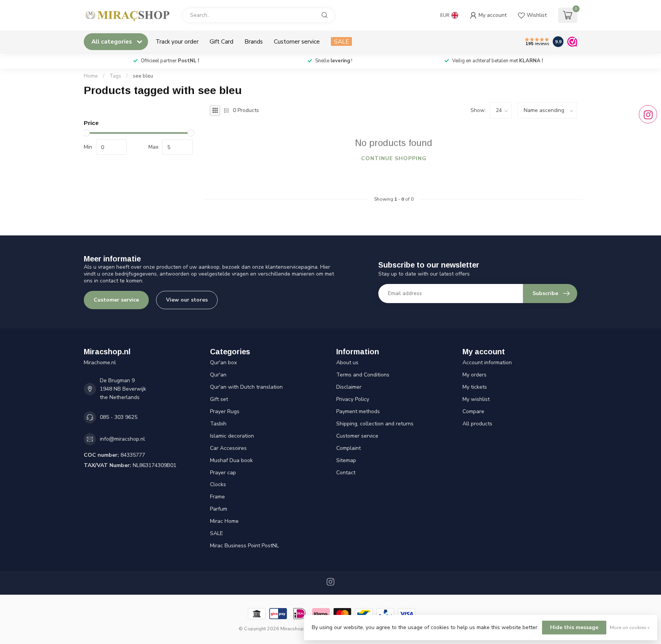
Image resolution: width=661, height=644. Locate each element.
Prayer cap (223, 472)
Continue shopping (394, 158)
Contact (345, 472)
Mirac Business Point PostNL (244, 545)
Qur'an (218, 374)
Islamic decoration (232, 436)
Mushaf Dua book (231, 460)
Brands (253, 41)
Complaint (348, 448)
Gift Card (221, 41)
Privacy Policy (352, 399)
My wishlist (476, 399)
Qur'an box (223, 362)
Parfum (218, 509)
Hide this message (574, 627)
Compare (473, 411)
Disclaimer (348, 387)
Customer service (297, 41)
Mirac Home (224, 521)
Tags (115, 76)
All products (477, 423)
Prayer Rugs (224, 411)
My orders (474, 374)
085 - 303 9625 (118, 417)
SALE (341, 41)
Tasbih (218, 423)
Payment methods (358, 411)
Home (91, 76)
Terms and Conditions (362, 374)
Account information (487, 362)
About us (347, 362)
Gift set (219, 399)
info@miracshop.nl (122, 439)
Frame (217, 496)
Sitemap (346, 460)
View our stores (187, 299)
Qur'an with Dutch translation (246, 387)
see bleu (143, 76)
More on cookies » (630, 627)
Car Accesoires (228, 448)
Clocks (218, 484)
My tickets (474, 387)
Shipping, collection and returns (375, 423)
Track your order (177, 41)
